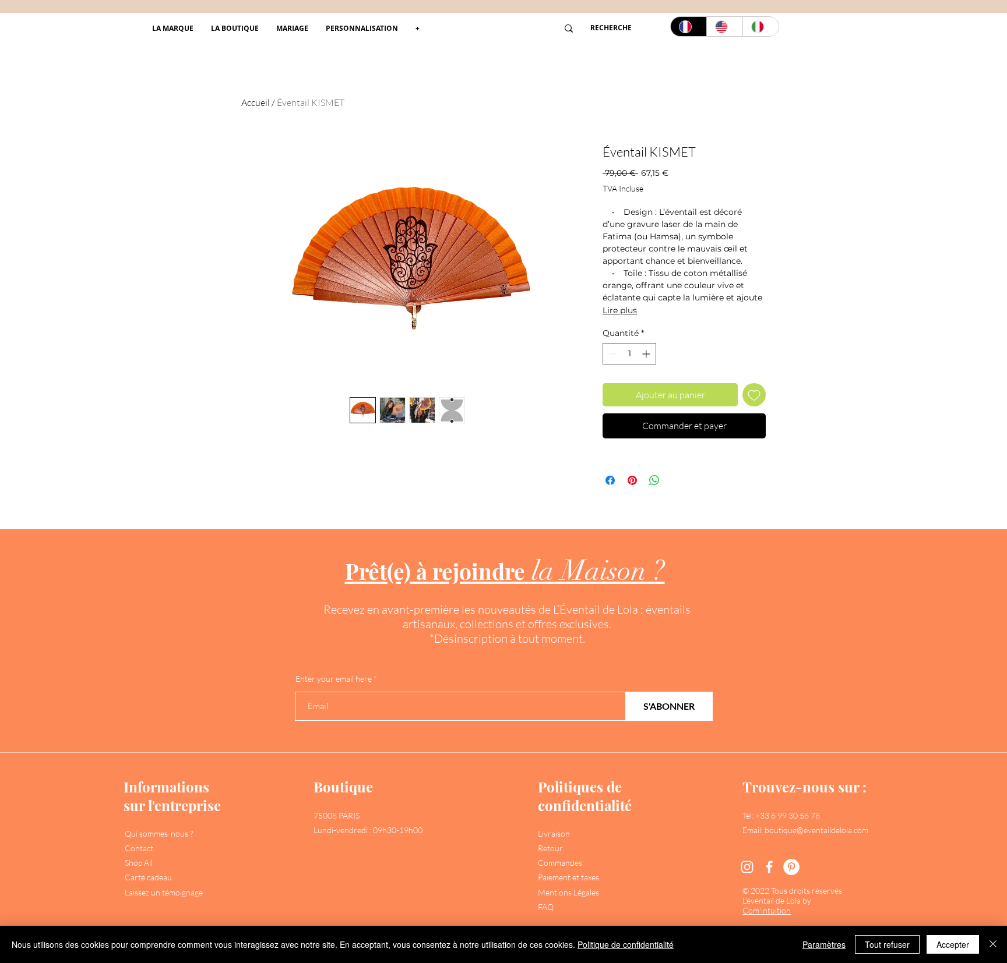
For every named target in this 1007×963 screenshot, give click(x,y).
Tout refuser (887, 944)
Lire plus (620, 310)
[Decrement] (611, 354)
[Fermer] (993, 944)
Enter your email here (333, 679)
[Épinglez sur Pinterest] (632, 480)
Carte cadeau (148, 877)
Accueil (255, 102)
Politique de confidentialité (626, 944)
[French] (688, 26)
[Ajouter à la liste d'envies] (754, 394)
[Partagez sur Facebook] (610, 480)
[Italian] (760, 26)
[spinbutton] (629, 354)
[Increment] (647, 354)
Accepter (952, 944)
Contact (139, 848)
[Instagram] (747, 867)
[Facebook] (769, 867)
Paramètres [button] (824, 944)
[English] (724, 26)
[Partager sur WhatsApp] (654, 480)
